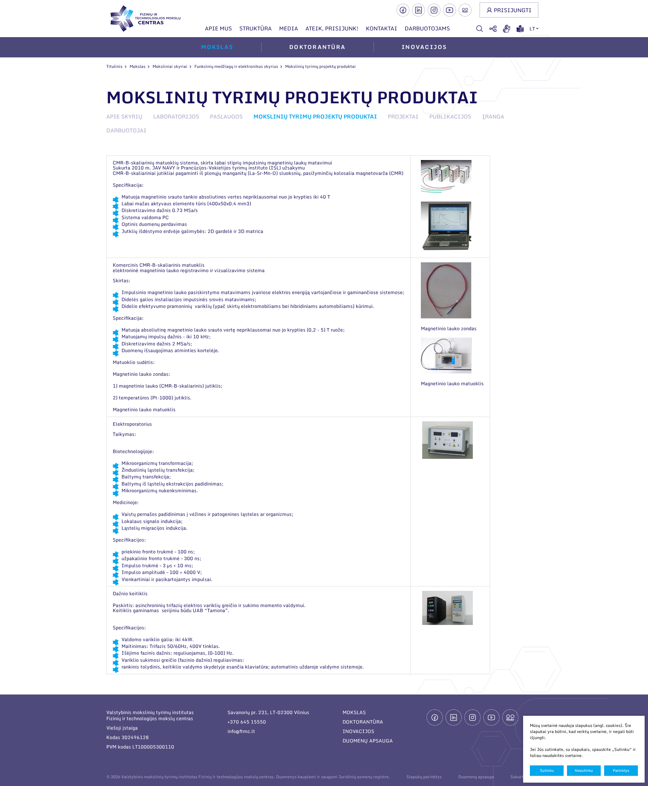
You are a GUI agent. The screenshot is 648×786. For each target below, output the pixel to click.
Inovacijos (424, 47)
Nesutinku (584, 770)
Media (288, 28)
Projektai (403, 116)
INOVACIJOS (358, 731)
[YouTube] (449, 10)
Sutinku (547, 770)
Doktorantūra (317, 47)
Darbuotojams (427, 28)
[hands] (507, 29)
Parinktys (621, 770)
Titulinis (114, 66)
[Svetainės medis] (493, 29)
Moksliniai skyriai (170, 66)
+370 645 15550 (246, 722)
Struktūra (255, 28)
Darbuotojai (126, 130)
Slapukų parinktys (424, 777)
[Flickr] (465, 10)
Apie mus (218, 28)
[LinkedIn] (418, 10)
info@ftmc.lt (241, 731)
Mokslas (217, 47)
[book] (520, 29)
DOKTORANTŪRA (363, 722)
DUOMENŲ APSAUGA (368, 740)
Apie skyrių (124, 116)
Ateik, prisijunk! (331, 28)
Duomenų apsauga (476, 777)
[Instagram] (434, 10)
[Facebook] (403, 10)
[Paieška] (479, 29)
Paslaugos (226, 116)
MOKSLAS (354, 712)
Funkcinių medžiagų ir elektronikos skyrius (236, 66)
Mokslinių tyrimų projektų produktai (315, 116)
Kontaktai (381, 28)
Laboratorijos (176, 116)
